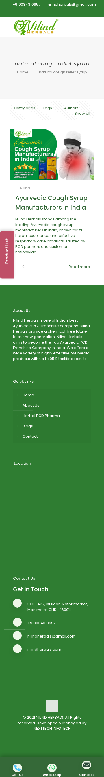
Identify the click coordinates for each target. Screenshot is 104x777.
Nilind (25, 188)
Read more (79, 266)
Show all (82, 113)
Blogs (28, 426)
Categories (24, 108)
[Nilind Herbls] (37, 27)
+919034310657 (26, 4)
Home (23, 72)
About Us (31, 405)
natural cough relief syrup (63, 72)
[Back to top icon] (52, 706)
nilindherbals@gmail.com (72, 4)
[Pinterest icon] (56, 12)
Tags (47, 108)
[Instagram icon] (63, 12)
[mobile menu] (96, 26)
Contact (30, 436)
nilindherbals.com (44, 649)
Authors (71, 108)
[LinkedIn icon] (49, 12)
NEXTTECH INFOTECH (52, 728)
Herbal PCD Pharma (41, 415)
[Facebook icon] (41, 12)
